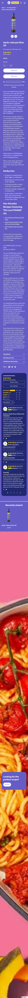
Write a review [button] (14, 382)
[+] (11, 65)
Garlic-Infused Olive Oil (8, 9)
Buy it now (14, 76)
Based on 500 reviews (9, 380)
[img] (12, 408)
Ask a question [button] (14, 386)
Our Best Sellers (11, 7)
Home (3, 7)
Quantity (5, 62)
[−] (4, 65)
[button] (21, 2)
